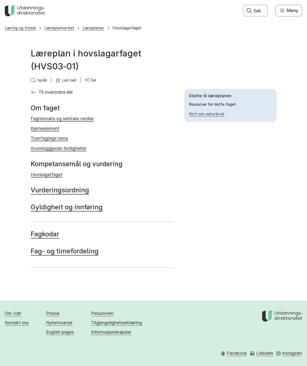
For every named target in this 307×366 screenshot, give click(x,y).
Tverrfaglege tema (49, 138)
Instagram (292, 353)
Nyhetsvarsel (59, 322)
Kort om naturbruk (206, 113)
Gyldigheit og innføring (67, 207)
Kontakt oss (17, 322)
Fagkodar (45, 234)
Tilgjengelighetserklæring (116, 322)
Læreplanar (93, 27)
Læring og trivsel (20, 27)
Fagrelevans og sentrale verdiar (62, 118)
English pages (60, 332)
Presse (52, 313)
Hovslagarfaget (126, 27)
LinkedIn (264, 353)
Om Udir (13, 313)
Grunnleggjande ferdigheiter (58, 148)
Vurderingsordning (60, 190)
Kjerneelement (45, 128)
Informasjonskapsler (111, 332)
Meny (292, 10)
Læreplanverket (59, 27)
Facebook (237, 353)
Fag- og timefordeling (65, 251)
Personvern (102, 313)
